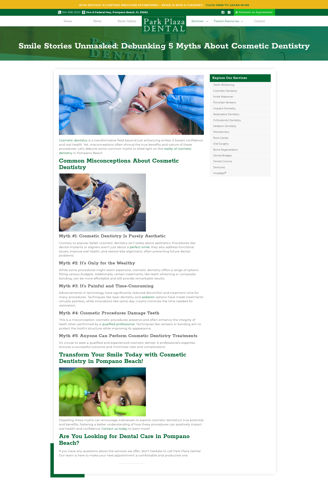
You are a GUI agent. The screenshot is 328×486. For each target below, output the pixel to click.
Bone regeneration (225, 149)
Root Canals (220, 137)
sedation (148, 297)
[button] (198, 21)
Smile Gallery (127, 21)
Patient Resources (226, 21)
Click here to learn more (227, 5)
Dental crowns (222, 161)
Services (197, 21)
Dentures (219, 167)
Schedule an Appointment (255, 12)
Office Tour (164, 21)
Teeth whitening (223, 84)
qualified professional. (118, 324)
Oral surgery (221, 143)
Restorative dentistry (226, 114)
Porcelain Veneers (224, 102)
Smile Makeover (223, 96)
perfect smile (140, 247)
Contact (259, 21)
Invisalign (219, 173)
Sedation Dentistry (224, 126)
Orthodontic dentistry (227, 120)
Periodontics (221, 131)
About (97, 21)
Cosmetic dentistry (73, 140)
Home (68, 21)
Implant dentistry (224, 108)
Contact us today (114, 428)
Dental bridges (222, 155)
